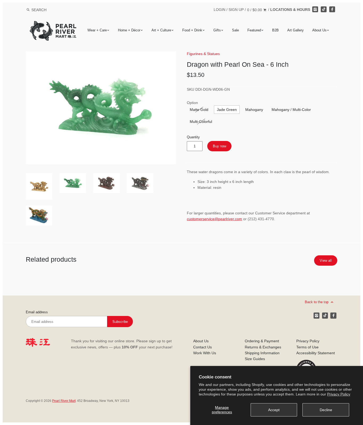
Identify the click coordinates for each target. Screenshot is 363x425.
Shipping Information (262, 353)
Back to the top (317, 302)
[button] (101, 107)
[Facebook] (332, 9)
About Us (319, 30)
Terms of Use (307, 347)
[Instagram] (315, 9)
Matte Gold (199, 109)
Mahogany (254, 109)
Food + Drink (192, 30)
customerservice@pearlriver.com (214, 219)
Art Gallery (295, 30)
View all (326, 260)
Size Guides (255, 359)
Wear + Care (97, 30)
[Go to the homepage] (53, 24)
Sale (235, 30)
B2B (275, 30)
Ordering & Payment (262, 341)
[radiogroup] (199, 109)
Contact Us (202, 347)
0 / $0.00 (255, 10)
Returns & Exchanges (263, 347)
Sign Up (236, 9)
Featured (254, 30)
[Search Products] (28, 10)
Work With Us (204, 353)
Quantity (193, 137)
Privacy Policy (338, 394)
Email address (37, 312)
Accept (274, 410)
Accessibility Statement (315, 353)
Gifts (217, 30)
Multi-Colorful (201, 121)
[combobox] (46, 9)
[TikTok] (324, 9)
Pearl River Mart (63, 401)
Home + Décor (129, 30)
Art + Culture (161, 30)
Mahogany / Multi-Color (291, 109)
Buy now (219, 146)
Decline (326, 410)
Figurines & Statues (203, 54)
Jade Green (227, 109)
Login (219, 9)
